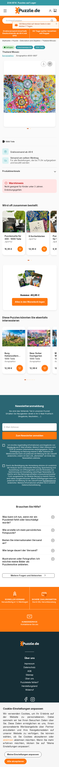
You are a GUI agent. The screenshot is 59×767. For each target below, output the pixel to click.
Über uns (29, 678)
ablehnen (8, 739)
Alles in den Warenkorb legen (30, 302)
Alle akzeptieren (15, 761)
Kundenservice (49, 481)
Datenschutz (29, 667)
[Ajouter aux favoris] (50, 64)
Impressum (29, 663)
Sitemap (29, 675)
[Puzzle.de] (27, 11)
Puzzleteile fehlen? (29, 682)
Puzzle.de (11, 447)
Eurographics (8, 56)
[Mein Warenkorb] (55, 11)
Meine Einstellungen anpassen (23, 754)
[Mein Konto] (50, 11)
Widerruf (29, 690)
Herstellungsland (29, 686)
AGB (29, 671)
